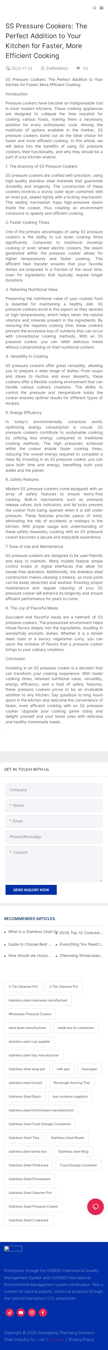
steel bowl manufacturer (27, 1028)
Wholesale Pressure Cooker (30, 1014)
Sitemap (56, 1339)
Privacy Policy (81, 1339)
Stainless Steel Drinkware (28, 1165)
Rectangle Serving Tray (72, 1083)
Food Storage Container (78, 1165)
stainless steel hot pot (25, 1083)
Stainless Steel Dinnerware (29, 1179)
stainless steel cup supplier (29, 1041)
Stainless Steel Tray (24, 1138)
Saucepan (89, 1069)
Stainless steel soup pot (27, 1069)
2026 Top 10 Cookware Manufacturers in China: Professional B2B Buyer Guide (82, 932)
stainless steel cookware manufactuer (38, 1000)
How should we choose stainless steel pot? (30, 955)
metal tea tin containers (76, 1028)
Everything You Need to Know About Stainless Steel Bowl (82, 944)
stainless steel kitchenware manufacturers (41, 1110)
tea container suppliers (70, 1096)
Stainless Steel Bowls (67, 1138)
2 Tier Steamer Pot (63, 986)
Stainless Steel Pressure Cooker (33, 1206)
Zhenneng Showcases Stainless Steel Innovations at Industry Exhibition (82, 955)
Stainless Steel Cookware (28, 1220)
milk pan (63, 1069)
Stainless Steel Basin (25, 1096)
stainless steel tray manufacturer (34, 1055)
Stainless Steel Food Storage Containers (40, 1124)
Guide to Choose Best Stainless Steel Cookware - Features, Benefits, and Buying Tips (30, 944)
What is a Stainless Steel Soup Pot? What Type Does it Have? (34, 931)
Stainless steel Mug (73, 1151)
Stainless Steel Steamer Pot (30, 1193)
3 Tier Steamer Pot (23, 986)
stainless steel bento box (28, 1151)
